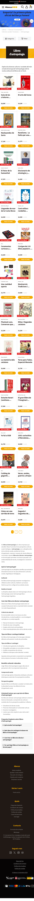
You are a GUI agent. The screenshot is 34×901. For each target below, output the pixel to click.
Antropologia (25, 32)
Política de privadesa (16, 810)
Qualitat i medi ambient (16, 773)
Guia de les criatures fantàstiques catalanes (6, 98)
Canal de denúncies (16, 814)
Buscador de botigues (16, 775)
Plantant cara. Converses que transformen (7, 324)
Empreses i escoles (16, 779)
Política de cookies (16, 812)
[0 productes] (30, 8)
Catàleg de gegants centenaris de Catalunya (6, 477)
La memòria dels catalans (8, 361)
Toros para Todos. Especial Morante (25, 361)
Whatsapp (16, 832)
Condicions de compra (16, 808)
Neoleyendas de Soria (7, 134)
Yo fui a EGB (6, 435)
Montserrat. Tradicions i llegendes (23, 286)
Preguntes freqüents (16, 805)
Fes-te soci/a (16, 792)
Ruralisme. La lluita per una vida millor (24, 135)
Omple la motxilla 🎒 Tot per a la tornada (17, 2)
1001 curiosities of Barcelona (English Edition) (25, 438)
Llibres (4, 30)
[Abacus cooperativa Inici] (11, 8)
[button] (26, 7)
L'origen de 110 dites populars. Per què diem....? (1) (25, 250)
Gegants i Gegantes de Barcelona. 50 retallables (23, 515)
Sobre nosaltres (16, 770)
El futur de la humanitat (6, 171)
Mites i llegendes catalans (25, 323)
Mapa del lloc (20, 861)
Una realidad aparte (6, 285)
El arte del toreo (24, 95)
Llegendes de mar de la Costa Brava (8, 209)
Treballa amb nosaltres (16, 777)
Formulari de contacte (16, 829)
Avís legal (16, 817)
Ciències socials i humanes (10, 32)
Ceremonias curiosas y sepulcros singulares (6, 250)
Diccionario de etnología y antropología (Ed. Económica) (25, 174)
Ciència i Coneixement (15, 30)
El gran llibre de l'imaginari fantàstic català (24, 400)
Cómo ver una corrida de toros (7, 512)
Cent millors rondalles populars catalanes (23, 212)
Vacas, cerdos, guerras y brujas (24, 474)
